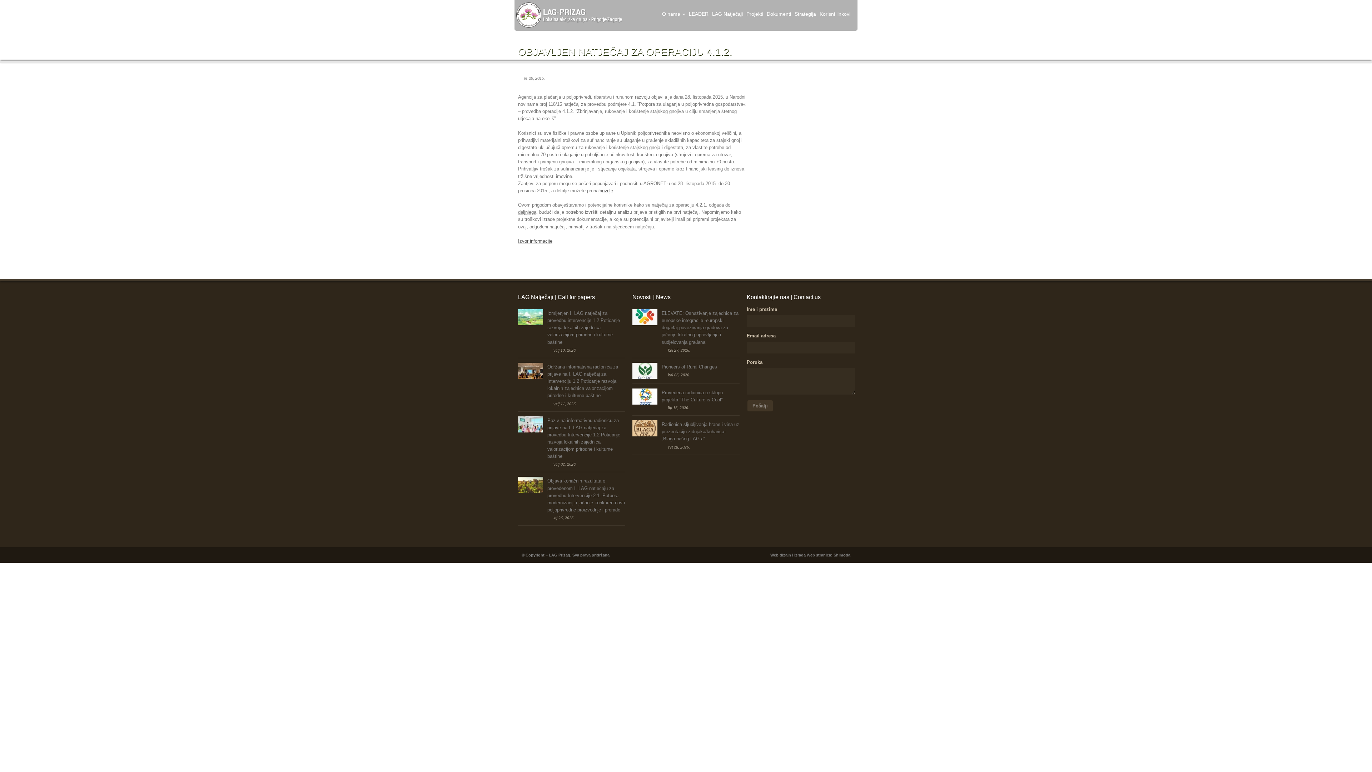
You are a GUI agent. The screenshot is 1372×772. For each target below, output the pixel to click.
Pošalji (760, 406)
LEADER (699, 14)
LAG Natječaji (727, 14)
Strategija (805, 14)
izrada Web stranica (812, 555)
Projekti (754, 14)
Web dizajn (780, 555)
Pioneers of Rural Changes (689, 367)
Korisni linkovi (835, 14)
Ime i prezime (762, 309)
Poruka (754, 362)
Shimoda (842, 555)
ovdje (607, 190)
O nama (673, 14)
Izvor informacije (535, 241)
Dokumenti (779, 14)
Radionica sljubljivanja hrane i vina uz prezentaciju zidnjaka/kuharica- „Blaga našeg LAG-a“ (700, 431)
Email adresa (761, 335)
